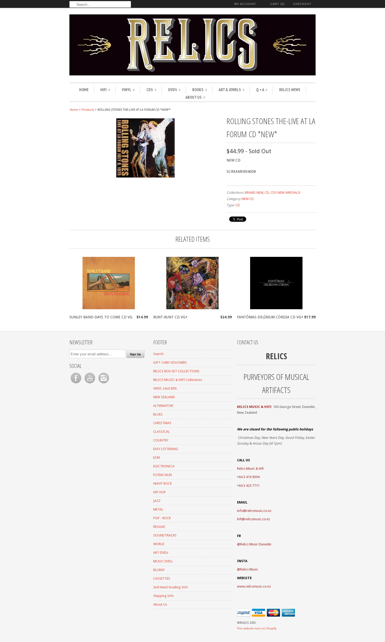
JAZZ (157, 501)
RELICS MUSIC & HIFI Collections (177, 380)
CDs (151, 89)
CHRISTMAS (162, 423)
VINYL (128, 89)
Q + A (261, 89)
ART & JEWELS (231, 89)
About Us (195, 97)
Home (84, 89)
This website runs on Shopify (256, 628)
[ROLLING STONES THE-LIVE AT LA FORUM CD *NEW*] (145, 176)
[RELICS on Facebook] (76, 383)
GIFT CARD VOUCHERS (170, 362)
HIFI (105, 89)
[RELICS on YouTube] (90, 383)
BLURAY (159, 570)
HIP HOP (159, 492)
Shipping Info (163, 596)
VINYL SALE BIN (165, 388)
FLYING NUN (162, 475)
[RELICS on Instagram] (103, 383)
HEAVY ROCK (162, 483)
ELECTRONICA (163, 466)
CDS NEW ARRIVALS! (285, 193)
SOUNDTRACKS (165, 535)
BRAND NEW (254, 193)
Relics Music (249, 569)
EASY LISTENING (165, 449)
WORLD (158, 544)
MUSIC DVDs (163, 561)
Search (158, 354)
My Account (245, 3)
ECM (156, 458)
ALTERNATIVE (163, 406)
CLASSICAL (161, 432)
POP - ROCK (162, 518)
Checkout (302, 3)
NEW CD (248, 199)
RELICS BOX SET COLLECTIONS (176, 371)
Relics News (289, 89)
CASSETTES (161, 578)
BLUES (158, 414)
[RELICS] (192, 45)
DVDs (174, 89)
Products (87, 110)
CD (267, 193)
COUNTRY (160, 440)
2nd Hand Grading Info (170, 587)
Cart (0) (277, 3)
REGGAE (159, 527)
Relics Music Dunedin (255, 544)
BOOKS (199, 89)
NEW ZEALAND (164, 397)
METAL (158, 509)
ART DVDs (160, 553)
